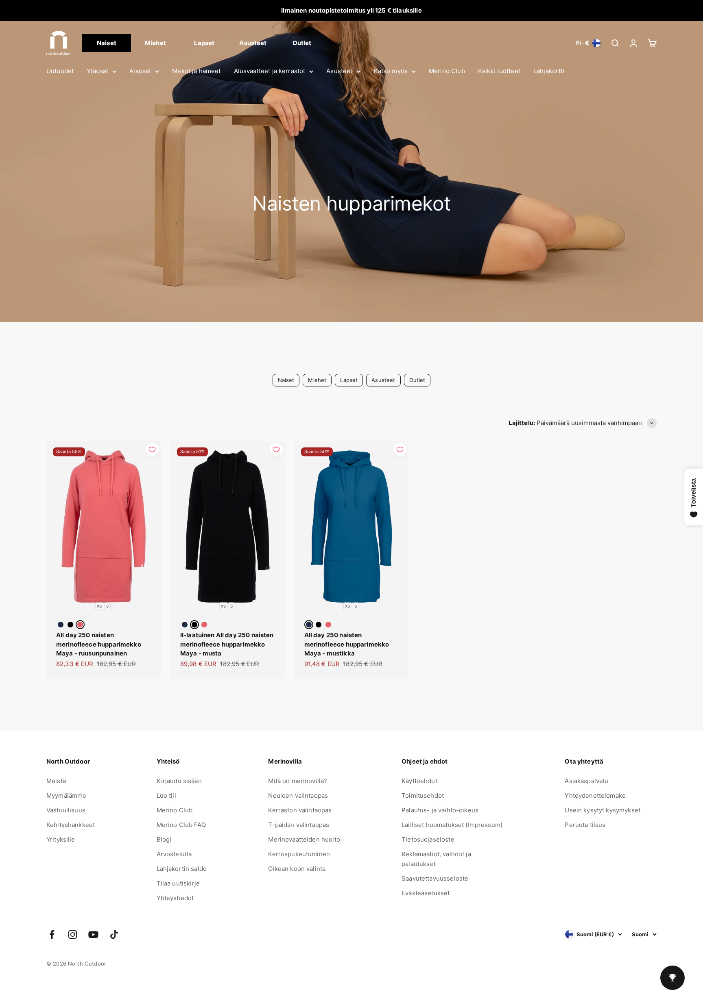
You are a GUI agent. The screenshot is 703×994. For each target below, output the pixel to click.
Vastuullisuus (65, 810)
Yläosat (97, 71)
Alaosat (140, 71)
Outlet (302, 43)
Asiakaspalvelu (586, 781)
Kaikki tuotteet (499, 71)
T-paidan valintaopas (298, 825)
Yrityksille (60, 839)
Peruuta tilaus (585, 825)
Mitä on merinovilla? (297, 781)
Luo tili (166, 795)
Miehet (155, 43)
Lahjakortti (549, 71)
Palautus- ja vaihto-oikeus (440, 810)
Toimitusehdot (423, 795)
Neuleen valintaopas (298, 795)
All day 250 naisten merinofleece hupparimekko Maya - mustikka (346, 644)
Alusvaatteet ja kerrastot (270, 71)
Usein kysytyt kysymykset (602, 810)
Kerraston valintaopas (300, 810)
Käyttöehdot (419, 781)
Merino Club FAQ (181, 825)
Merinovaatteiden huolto (304, 839)
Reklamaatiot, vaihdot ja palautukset (436, 859)
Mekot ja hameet (196, 71)
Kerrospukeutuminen (299, 854)
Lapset (204, 43)
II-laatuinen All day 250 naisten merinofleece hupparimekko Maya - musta (227, 644)
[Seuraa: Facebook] (51, 934)
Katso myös (391, 71)
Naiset (106, 43)
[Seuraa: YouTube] (93, 934)
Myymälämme (66, 795)
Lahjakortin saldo (182, 868)
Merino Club (447, 71)
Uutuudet (60, 71)
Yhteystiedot (175, 898)
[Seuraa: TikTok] (114, 934)
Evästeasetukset (426, 893)
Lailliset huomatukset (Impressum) (452, 825)
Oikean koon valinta (296, 868)
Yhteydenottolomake (595, 795)
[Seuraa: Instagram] (72, 934)
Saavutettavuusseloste (435, 878)
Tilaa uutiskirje (178, 883)
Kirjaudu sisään (179, 781)
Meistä (56, 781)
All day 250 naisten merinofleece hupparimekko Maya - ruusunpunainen (98, 644)
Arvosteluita (174, 854)
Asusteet (339, 71)
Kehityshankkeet (70, 825)
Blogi (164, 839)
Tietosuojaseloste (428, 839)
